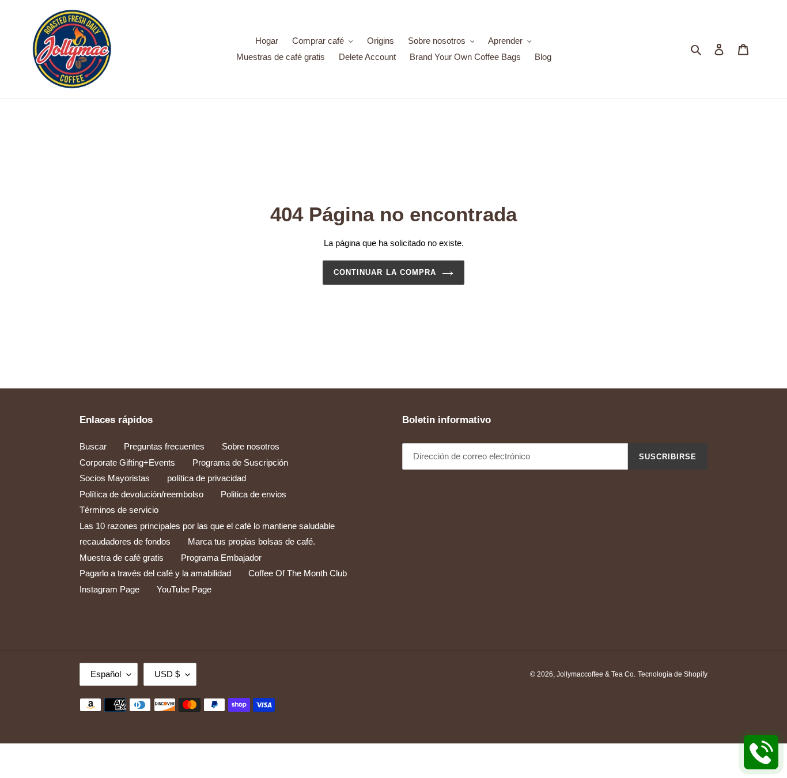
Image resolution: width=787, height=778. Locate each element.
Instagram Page (109, 589)
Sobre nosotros (250, 446)
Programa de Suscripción (240, 462)
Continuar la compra (385, 272)
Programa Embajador (221, 557)
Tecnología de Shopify (672, 674)
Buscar (93, 446)
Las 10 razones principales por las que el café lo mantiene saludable (207, 526)
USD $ (167, 674)
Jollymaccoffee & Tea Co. (596, 674)
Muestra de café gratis (122, 557)
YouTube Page (184, 589)
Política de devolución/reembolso (141, 494)
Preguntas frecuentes (164, 446)
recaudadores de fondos (125, 541)
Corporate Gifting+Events (127, 462)
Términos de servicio (119, 510)
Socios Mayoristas (115, 478)
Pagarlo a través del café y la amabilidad (155, 573)
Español (105, 674)
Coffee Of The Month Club (297, 573)
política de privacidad (206, 478)
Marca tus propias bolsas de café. (251, 541)
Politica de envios (253, 494)
